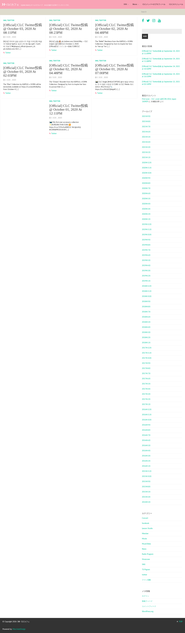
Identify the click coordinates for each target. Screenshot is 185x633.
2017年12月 (147, 348)
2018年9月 (146, 301)
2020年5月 (146, 199)
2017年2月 (146, 399)
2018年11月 (147, 291)
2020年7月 (146, 188)
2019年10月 (147, 235)
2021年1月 (146, 157)
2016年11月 (147, 415)
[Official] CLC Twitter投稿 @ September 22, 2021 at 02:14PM (161, 83)
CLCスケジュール (176, 4)
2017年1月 (146, 404)
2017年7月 (146, 373)
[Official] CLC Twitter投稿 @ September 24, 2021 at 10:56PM (161, 68)
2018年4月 (146, 327)
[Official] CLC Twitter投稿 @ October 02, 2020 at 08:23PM (68, 29)
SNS (125, 4)
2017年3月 (146, 394)
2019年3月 (146, 271)
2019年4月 (146, 265)
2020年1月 (146, 219)
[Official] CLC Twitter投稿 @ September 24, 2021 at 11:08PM (161, 60)
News (144, 549)
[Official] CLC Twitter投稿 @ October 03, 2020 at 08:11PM (22, 29)
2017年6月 (146, 379)
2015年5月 (146, 492)
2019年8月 (146, 245)
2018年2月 (146, 337)
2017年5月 (146, 384)
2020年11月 (147, 168)
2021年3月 (146, 147)
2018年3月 (146, 332)
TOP (180, 622)
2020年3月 (146, 209)
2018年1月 (146, 343)
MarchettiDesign (19, 629)
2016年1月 (146, 466)
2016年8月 (146, 430)
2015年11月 (147, 471)
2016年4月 (146, 451)
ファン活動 (146, 580)
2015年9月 (146, 481)
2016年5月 (146, 445)
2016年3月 (146, 456)
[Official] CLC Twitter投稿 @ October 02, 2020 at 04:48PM (114, 29)
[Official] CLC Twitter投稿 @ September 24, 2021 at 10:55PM (161, 75)
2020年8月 (146, 183)
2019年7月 (146, 250)
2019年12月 (147, 224)
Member (145, 534)
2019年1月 (146, 281)
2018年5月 (146, 322)
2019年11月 (147, 229)
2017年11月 (147, 353)
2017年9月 (146, 363)
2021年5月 (146, 137)
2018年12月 (147, 286)
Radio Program (147, 554)
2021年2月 (146, 152)
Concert (145, 518)
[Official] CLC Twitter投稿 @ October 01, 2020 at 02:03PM (22, 72)
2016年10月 (147, 420)
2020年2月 (146, 214)
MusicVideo (146, 544)
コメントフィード (149, 606)
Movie (135, 4)
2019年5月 (146, 260)
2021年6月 (146, 132)
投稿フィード (147, 601)
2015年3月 (146, 497)
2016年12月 (147, 409)
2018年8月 (146, 307)
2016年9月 (146, 425)
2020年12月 (147, 163)
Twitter (8, 53)
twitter (10, 20)
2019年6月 (146, 255)
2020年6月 (146, 193)
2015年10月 (147, 476)
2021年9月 (146, 116)
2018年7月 (146, 312)
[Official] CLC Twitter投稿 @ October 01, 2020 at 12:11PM (68, 109)
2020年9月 (146, 178)
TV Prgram (146, 570)
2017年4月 (146, 389)
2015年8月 (146, 487)
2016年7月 (146, 435)
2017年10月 (147, 358)
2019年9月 (146, 240)
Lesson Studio (147, 528)
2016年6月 (146, 440)
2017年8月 (146, 368)
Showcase (146, 559)
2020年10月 (147, 173)
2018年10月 (147, 296)
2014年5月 (146, 502)
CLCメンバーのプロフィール (154, 4)
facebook (145, 523)
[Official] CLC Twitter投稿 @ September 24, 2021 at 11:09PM (161, 52)
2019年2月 (146, 276)
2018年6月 (146, 317)
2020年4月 (146, 204)
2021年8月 (146, 121)
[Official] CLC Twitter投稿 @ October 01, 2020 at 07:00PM (114, 69)
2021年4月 (146, 142)
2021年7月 (146, 127)
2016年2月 (146, 461)
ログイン (145, 596)
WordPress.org (147, 611)
